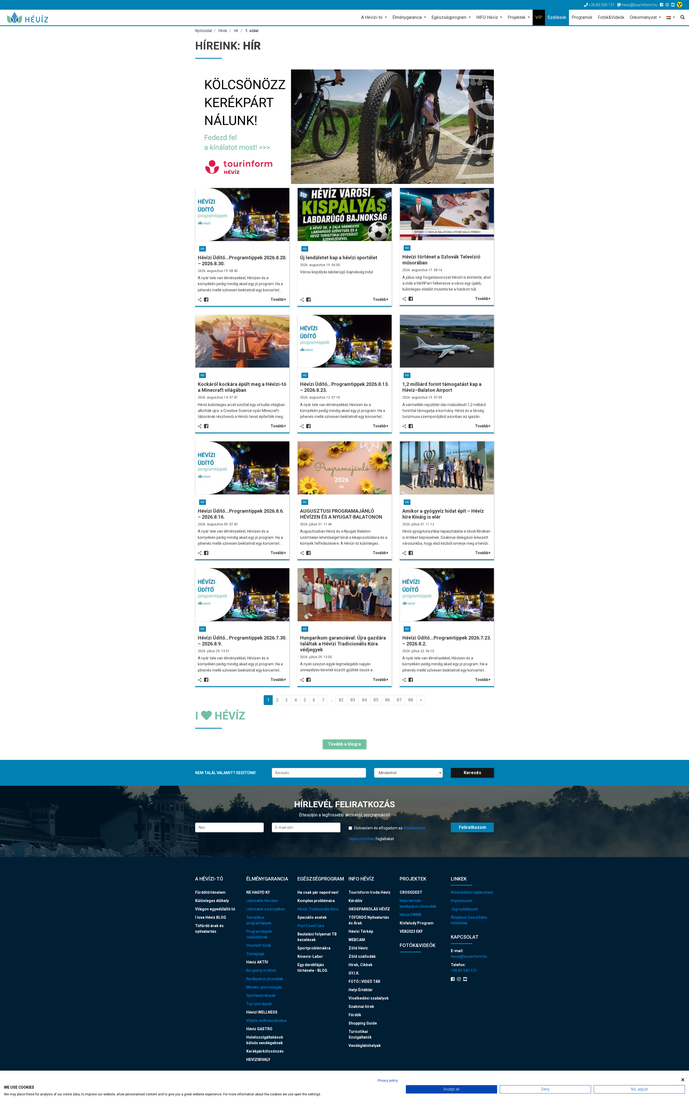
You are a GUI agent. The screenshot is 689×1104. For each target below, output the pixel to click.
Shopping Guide (363, 1023)
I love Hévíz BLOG (210, 917)
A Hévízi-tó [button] (372, 17)
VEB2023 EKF (411, 931)
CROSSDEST (411, 892)
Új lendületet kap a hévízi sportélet (338, 257)
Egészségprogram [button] (449, 17)
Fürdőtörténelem (210, 892)
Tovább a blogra (344, 744)
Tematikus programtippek (259, 920)
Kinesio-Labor (310, 956)
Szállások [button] (557, 17)
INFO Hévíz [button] (487, 17)
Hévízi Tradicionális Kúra (317, 909)
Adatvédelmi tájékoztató (472, 892)
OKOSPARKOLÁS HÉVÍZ (369, 909)
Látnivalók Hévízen (262, 901)
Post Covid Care (310, 926)
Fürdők (355, 1015)
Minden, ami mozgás (264, 987)
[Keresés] (681, 17)
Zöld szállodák (362, 956)
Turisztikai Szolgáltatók (360, 1034)
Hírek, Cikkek (360, 965)
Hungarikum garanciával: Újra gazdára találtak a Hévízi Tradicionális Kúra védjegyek (343, 643)
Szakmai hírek (361, 1006)
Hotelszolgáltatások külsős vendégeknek (264, 1040)
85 (376, 700)
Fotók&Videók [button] (611, 17)
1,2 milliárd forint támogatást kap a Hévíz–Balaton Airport (441, 387)
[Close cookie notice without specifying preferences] (683, 1080)
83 (352, 700)
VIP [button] (538, 17)
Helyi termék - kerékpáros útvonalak (418, 904)
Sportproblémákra (314, 948)
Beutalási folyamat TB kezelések (317, 937)
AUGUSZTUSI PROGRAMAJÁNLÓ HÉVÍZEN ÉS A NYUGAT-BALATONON (341, 514)
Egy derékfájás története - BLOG (312, 968)
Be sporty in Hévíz (261, 970)
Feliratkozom (472, 827)
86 (387, 700)
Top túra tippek (259, 1004)
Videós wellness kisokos (266, 1020)
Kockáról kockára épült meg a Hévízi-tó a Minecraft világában (242, 387)
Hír (203, 249)
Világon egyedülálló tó (215, 909)
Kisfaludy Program (417, 923)
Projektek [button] (517, 17)
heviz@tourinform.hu (469, 956)
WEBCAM (357, 940)
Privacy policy (388, 1080)
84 (364, 700)
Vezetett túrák (258, 945)
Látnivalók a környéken (265, 909)
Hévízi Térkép (361, 931)
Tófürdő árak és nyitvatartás (209, 929)
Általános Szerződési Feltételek (469, 920)
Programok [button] (582, 17)
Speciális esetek (312, 917)
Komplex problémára (316, 901)
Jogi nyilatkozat (464, 909)
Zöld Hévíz (358, 948)
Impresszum (461, 901)
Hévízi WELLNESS (261, 1012)
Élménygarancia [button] (407, 17)
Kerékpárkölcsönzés (265, 1051)
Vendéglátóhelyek (365, 1045)
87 (399, 700)
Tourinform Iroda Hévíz (370, 892)
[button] (671, 18)
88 (410, 700)
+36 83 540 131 (464, 970)
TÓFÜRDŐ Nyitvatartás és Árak (369, 920)
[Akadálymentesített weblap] (680, 5)
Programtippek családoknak (259, 934)
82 (341, 700)
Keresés (472, 772)
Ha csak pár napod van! (318, 892)
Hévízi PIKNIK (410, 915)
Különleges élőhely (212, 901)
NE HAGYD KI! (258, 892)
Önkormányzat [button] (644, 17)
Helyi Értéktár (361, 990)
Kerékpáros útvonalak (264, 979)
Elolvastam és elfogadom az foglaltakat (387, 833)
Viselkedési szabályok (369, 998)
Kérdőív (355, 901)
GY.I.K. (354, 973)
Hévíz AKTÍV (257, 962)
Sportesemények (261, 995)
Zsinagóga (255, 954)
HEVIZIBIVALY (258, 1059)
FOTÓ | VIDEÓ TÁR (364, 981)
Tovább (277, 299)
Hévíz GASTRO (259, 1029)
